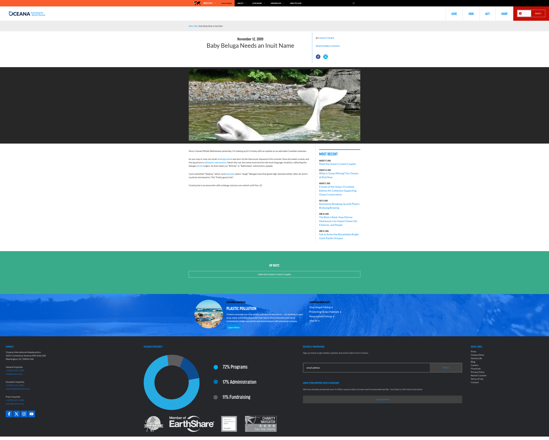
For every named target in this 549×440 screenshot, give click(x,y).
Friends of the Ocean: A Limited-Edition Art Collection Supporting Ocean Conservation (337, 190)
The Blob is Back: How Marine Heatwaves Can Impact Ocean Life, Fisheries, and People (338, 221)
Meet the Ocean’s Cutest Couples (337, 163)
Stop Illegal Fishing (320, 307)
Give (454, 13)
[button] (318, 56)
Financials (476, 368)
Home (191, 26)
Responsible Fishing (328, 46)
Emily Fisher (327, 38)
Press (473, 351)
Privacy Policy (478, 372)
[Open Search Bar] (353, 3)
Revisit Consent (478, 375)
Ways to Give (296, 3)
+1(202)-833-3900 (15, 370)
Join (471, 13)
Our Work (257, 3)
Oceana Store (477, 354)
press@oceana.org (15, 403)
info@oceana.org (14, 373)
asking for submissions (215, 162)
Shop (504, 13)
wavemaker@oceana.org (18, 388)
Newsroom (276, 3)
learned (230, 173)
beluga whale (225, 159)
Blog (195, 26)
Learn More (233, 327)
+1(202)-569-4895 (15, 385)
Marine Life (476, 358)
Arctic (200, 165)
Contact (475, 382)
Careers (475, 365)
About (240, 3)
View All (313, 320)
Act (487, 13)
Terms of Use (477, 378)
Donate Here (382, 399)
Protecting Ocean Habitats (324, 311)
